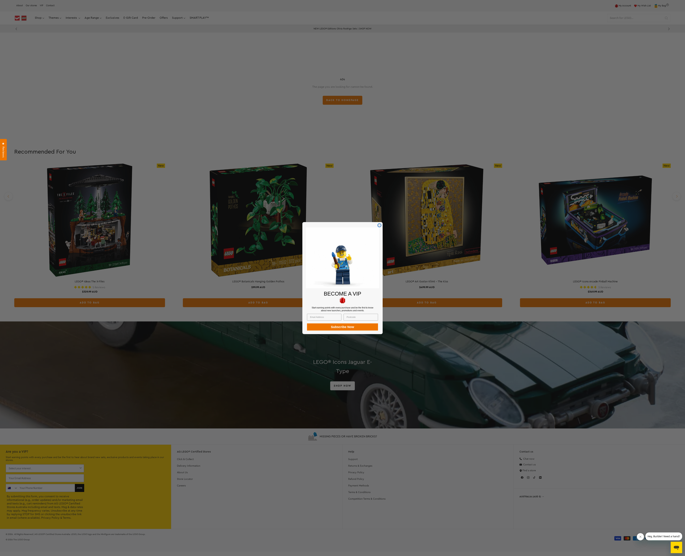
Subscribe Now (342, 327)
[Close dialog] (379, 225)
